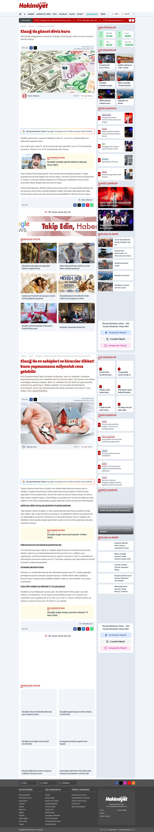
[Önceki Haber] (130, 20)
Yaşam (30, 356)
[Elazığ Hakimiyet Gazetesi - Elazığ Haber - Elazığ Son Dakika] (117, 799)
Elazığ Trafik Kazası (79, 801)
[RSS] (133, 783)
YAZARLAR (65, 783)
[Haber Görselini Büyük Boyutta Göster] (58, 72)
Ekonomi (31, 26)
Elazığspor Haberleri (52, 815)
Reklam (102, 813)
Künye (102, 810)
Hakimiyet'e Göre (43, 14)
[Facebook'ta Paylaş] (31, 48)
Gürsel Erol (76, 804)
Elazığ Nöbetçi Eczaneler (81, 798)
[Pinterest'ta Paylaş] (87, 205)
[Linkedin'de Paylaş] (83, 205)
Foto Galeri (23, 821)
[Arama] (133, 14)
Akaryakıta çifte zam (87, 20)
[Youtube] (129, 783)
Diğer (103, 14)
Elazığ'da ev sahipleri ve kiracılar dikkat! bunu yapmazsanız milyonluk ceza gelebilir (63, 356)
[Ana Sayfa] (25, 14)
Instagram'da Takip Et (118, 345)
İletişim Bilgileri (122, 810)
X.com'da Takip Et (117, 339)
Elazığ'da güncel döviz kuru (45, 26)
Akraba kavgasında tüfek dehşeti (117, 20)
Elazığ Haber (50, 798)
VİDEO (116, 14)
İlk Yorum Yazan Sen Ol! (60, 212)
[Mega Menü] (20, 14)
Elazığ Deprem (50, 824)
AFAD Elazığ (49, 812)
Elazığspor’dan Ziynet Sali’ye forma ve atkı (52, 20)
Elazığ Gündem (24, 795)
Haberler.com (31, 447)
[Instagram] (125, 783)
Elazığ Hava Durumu (79, 795)
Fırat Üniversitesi (51, 818)
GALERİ (126, 14)
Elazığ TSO (49, 810)
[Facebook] (116, 783)
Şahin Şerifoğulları (78, 807)
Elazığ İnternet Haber (53, 821)
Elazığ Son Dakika (52, 801)
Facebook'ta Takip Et (117, 332)
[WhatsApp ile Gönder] (91, 205)
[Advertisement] (57, 114)
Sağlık (21, 812)
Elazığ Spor (23, 801)
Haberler (23, 26)
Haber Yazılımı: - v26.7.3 (117, 830)
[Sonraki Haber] (133, 20)
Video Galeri (23, 818)
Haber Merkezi (33, 96)
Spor (55, 14)
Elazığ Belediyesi (51, 804)
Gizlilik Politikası (105, 816)
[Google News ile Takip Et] (86, 96)
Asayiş (72, 14)
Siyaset (80, 14)
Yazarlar (63, 14)
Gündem (31, 14)
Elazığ (47, 795)
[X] (121, 783)
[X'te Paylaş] (35, 48)
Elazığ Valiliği (50, 807)
